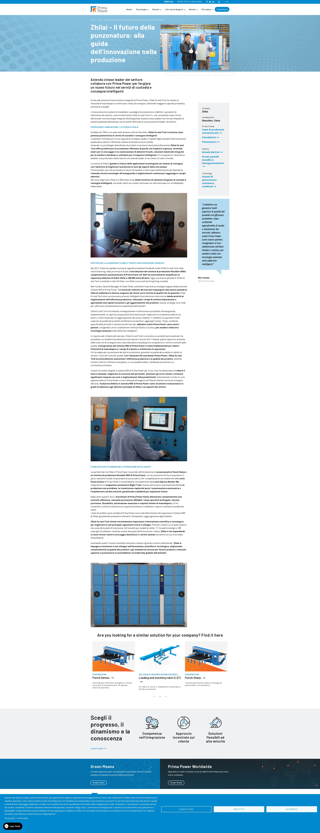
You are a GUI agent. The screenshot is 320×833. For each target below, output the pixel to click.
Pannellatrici (209, 137)
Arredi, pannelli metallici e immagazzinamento (213, 160)
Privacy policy (9, 818)
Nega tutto (239, 809)
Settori (155, 9)
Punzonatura (209, 141)
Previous (95, 222)
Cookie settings (186, 809)
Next (179, 222)
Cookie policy (23, 818)
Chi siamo (206, 9)
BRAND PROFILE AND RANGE (189, 1)
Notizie (192, 9)
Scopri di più (99, 782)
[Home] (100, 9)
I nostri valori (97, 748)
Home (129, 9)
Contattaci (222, 9)
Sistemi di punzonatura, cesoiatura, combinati (209, 181)
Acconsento (292, 809)
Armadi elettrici (211, 152)
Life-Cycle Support (174, 9)
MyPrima (168, 1)
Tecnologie (141, 9)
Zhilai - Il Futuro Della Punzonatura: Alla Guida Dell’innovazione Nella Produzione (130, 20)
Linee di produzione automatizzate (213, 131)
